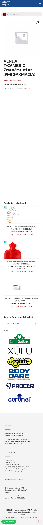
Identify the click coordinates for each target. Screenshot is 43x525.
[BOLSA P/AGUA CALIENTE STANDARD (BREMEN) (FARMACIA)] (13, 250)
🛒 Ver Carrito (32, 517)
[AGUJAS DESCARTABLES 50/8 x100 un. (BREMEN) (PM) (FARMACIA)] (13, 215)
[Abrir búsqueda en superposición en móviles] (21, 14)
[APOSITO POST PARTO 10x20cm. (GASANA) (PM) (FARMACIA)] (13, 287)
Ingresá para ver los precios (12, 81)
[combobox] (21, 321)
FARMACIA (26, 88)
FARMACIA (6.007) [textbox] (21, 324)
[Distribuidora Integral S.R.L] (5, 3)
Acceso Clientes (11, 517)
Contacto (22, 517)
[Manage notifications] (38, 521)
